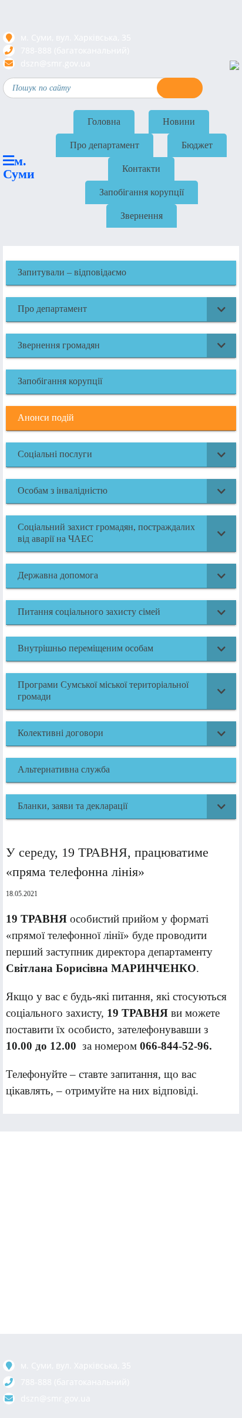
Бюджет (197, 145)
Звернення (141, 216)
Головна (104, 121)
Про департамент (104, 145)
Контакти (141, 169)
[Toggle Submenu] (221, 309)
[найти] (180, 88)
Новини (179, 121)
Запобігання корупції (141, 192)
